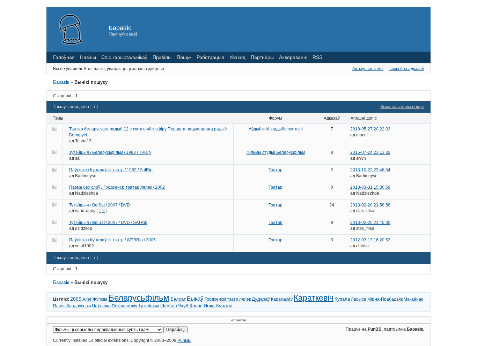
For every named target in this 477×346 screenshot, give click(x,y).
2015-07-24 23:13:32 (370, 152)
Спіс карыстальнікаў (124, 57)
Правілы (162, 57)
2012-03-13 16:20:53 (370, 240)
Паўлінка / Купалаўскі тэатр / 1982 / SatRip (111, 169)
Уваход (237, 57)
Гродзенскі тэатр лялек (228, 299)
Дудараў (261, 299)
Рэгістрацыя (210, 57)
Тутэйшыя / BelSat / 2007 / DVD (99, 205)
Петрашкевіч (124, 305)
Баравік (120, 27)
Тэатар (275, 169)
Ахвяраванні (293, 57)
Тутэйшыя (148, 305)
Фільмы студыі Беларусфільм (276, 152)
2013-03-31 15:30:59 (370, 187)
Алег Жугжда (95, 299)
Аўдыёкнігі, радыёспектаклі (276, 129)
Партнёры (262, 57)
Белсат (178, 299)
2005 (75, 299)
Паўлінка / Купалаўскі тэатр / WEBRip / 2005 (112, 240)
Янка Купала (218, 305)
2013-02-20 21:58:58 (370, 205)
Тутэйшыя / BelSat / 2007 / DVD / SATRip (108, 222)
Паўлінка (101, 305)
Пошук (184, 57)
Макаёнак (413, 299)
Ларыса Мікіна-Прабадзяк (377, 299)
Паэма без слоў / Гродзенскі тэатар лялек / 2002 (117, 187)
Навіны (88, 57)
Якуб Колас (190, 305)
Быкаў (195, 298)
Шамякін (168, 305)
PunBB (184, 340)
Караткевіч (313, 297)
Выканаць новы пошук (402, 106)
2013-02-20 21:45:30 (370, 222)
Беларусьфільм (139, 297)
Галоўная (64, 57)
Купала (342, 299)
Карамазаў (282, 299)
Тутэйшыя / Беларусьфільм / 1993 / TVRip (110, 152)
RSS (317, 57)
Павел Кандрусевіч (72, 305)
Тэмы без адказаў (406, 68)
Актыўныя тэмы (367, 68)
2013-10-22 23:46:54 (370, 169)
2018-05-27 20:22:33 (370, 129)
